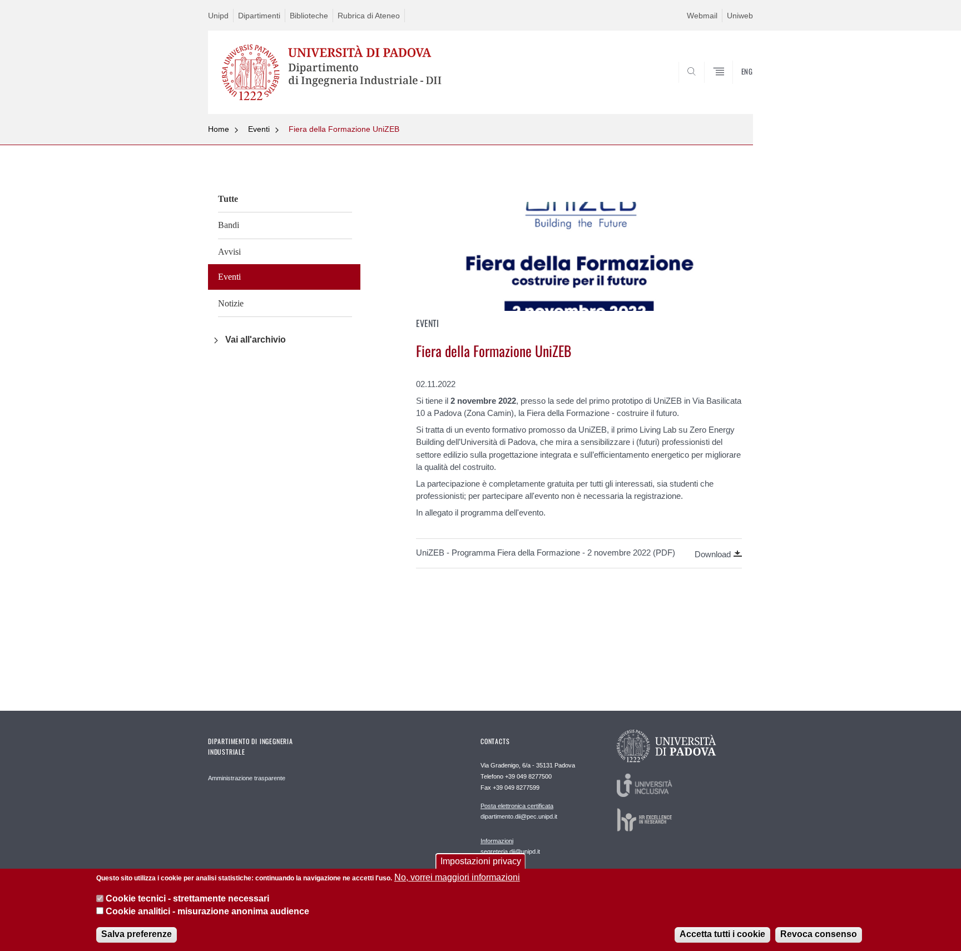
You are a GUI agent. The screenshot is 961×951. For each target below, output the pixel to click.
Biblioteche (309, 15)
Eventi (259, 129)
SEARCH (733, 87)
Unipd (218, 15)
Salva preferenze (136, 934)
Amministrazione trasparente (246, 778)
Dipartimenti (259, 15)
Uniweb (740, 15)
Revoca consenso (818, 934)
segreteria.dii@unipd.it (510, 846)
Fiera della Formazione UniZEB (344, 129)
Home (218, 129)
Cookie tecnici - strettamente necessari (187, 898)
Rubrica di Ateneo (369, 15)
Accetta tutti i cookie (722, 934)
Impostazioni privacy (480, 861)
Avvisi (229, 251)
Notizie (231, 303)
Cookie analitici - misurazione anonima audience (207, 911)
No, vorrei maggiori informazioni (457, 877)
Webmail (702, 15)
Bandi (228, 225)
